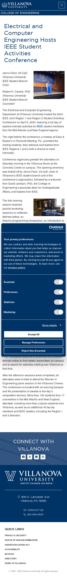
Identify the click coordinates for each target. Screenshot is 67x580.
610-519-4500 (35, 514)
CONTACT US (35, 510)
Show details (49, 325)
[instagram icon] (42, 456)
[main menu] (62, 5)
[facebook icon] (23, 456)
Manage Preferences (33, 342)
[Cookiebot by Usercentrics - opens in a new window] (49, 228)
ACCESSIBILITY (12, 549)
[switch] (58, 292)
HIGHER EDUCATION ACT (17, 544)
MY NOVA (9, 554)
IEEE (40, 126)
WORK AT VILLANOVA (15, 563)
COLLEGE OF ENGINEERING (20, 12)
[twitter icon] (29, 456)
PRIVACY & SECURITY (15, 535)
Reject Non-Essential (33, 350)
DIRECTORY (11, 558)
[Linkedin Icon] (36, 456)
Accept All (33, 334)
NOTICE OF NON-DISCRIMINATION (21, 540)
